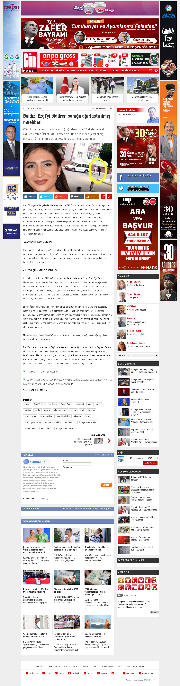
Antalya (27, 410)
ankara (73, 410)
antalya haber (30, 416)
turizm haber (46, 428)
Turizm (93, 666)
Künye (48, 673)
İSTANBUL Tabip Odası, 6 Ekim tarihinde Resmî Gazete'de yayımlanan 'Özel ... (67, 647)
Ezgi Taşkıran (40, 404)
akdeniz (77, 416)
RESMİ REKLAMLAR (130, 70)
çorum (27, 404)
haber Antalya (46, 416)
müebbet (80, 404)
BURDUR (82, 70)
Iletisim (61, 673)
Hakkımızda (34, 673)
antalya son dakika (53, 422)
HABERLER (27, 109)
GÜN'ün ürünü (138, 666)
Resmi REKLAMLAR (106, 666)
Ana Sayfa (39, 666)
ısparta (47, 410)
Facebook (75, 673)
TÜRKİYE (60, 70)
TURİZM (114, 70)
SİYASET (104, 70)
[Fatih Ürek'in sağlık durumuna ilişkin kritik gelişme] (98, 443)
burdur (37, 410)
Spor (128, 666)
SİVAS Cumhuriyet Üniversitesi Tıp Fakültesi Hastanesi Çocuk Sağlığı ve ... (36, 600)
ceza (98, 404)
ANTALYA (71, 70)
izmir (82, 410)
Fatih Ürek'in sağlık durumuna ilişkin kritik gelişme (83, 442)
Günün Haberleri (148, 673)
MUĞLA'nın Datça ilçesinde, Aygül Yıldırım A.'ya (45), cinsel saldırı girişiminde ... (66, 558)
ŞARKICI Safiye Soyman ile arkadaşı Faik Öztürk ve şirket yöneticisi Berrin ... (36, 560)
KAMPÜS (120, 666)
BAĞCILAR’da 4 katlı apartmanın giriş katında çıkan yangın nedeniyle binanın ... (36, 645)
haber (87, 416)
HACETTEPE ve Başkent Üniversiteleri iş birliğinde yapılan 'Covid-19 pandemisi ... (98, 645)
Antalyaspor (70, 422)
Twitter (90, 673)
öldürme (53, 404)
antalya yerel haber (32, 422)
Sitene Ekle (130, 673)
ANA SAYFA (47, 70)
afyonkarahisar (60, 410)
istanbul (91, 410)
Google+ (104, 673)
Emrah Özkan (66, 404)
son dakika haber (63, 416)
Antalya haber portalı (65, 428)
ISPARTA (93, 70)
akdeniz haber (30, 428)
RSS (116, 673)
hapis (90, 404)
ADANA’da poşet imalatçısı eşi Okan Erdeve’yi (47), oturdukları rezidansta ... (98, 558)
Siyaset (85, 666)
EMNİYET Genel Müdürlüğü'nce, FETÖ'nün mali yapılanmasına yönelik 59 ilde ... (97, 604)
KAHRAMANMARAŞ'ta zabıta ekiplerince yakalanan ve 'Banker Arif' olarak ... (66, 600)
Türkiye (49, 666)
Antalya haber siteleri (88, 422)
